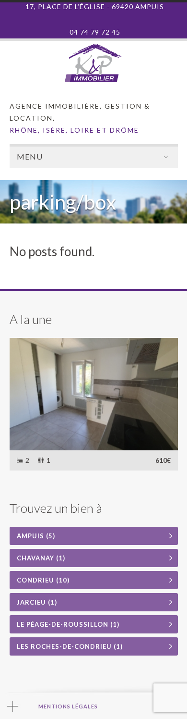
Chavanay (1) (41, 558)
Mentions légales (68, 706)
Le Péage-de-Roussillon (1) (68, 624)
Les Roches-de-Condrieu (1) (70, 646)
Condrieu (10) (43, 580)
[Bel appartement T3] (94, 394)
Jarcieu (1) (37, 602)
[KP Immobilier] (93, 80)
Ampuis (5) (36, 536)
